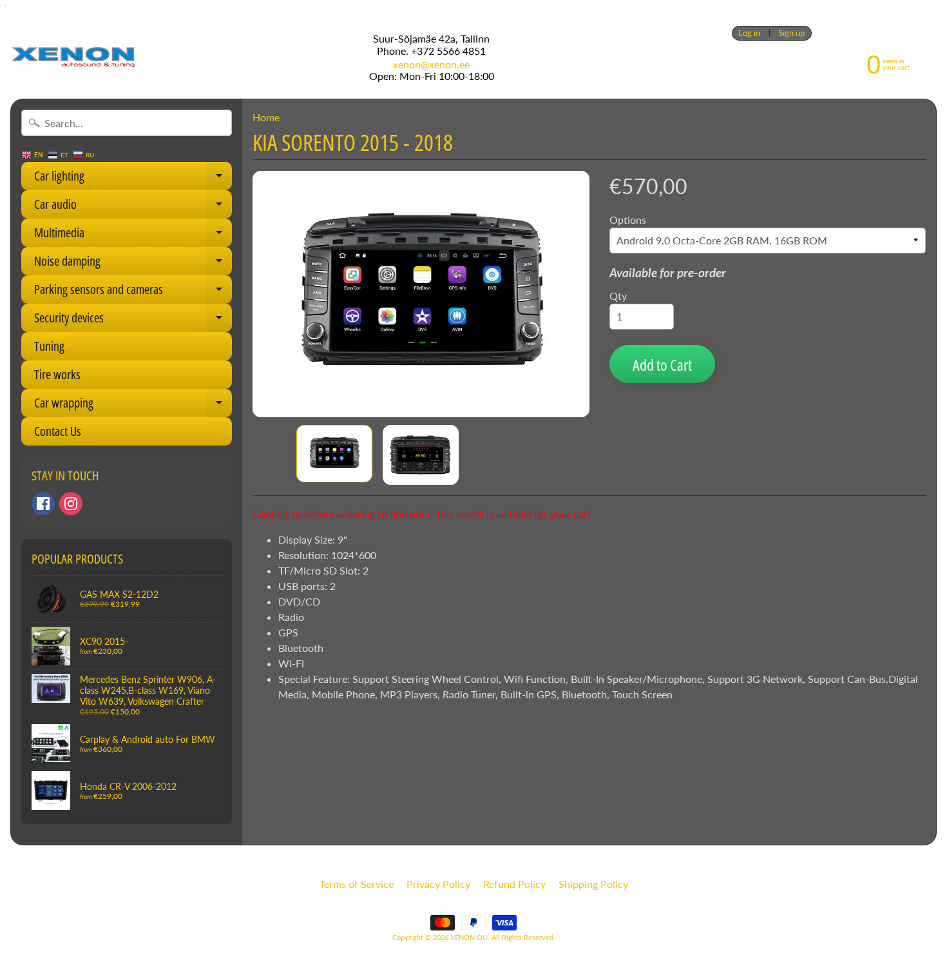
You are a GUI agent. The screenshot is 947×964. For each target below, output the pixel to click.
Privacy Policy (438, 884)
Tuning (49, 346)
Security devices (133, 320)
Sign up (791, 33)
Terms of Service (357, 884)
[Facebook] (43, 503)
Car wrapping (133, 405)
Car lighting (133, 178)
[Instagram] (70, 503)
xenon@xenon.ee (431, 64)
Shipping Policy (593, 884)
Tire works (57, 374)
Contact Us (57, 431)
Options (627, 219)
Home (266, 117)
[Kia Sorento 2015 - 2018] (334, 453)
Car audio (133, 207)
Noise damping (133, 263)
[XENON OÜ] (74, 57)
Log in (749, 33)
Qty (618, 296)
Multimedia (133, 235)
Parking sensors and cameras (133, 292)
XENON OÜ (469, 937)
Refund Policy (514, 884)
